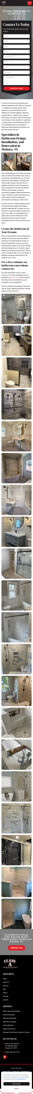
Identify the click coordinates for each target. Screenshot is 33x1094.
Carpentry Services (9, 1029)
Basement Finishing (9, 1022)
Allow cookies (16, 1084)
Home (5, 979)
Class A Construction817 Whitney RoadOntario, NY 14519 (12, 1046)
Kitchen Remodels (9, 1015)
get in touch (15, 277)
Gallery (5, 993)
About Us (6, 982)
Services (6, 986)
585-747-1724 (14, 1052)
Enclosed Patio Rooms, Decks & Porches (16, 1032)
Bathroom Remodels (9, 1018)
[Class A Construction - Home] (14, 3)
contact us (16, 948)
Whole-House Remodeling (11, 1011)
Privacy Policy (21, 1079)
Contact (5, 1000)
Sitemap (5, 996)
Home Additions (8, 1025)
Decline (16, 1088)
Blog (4, 989)
